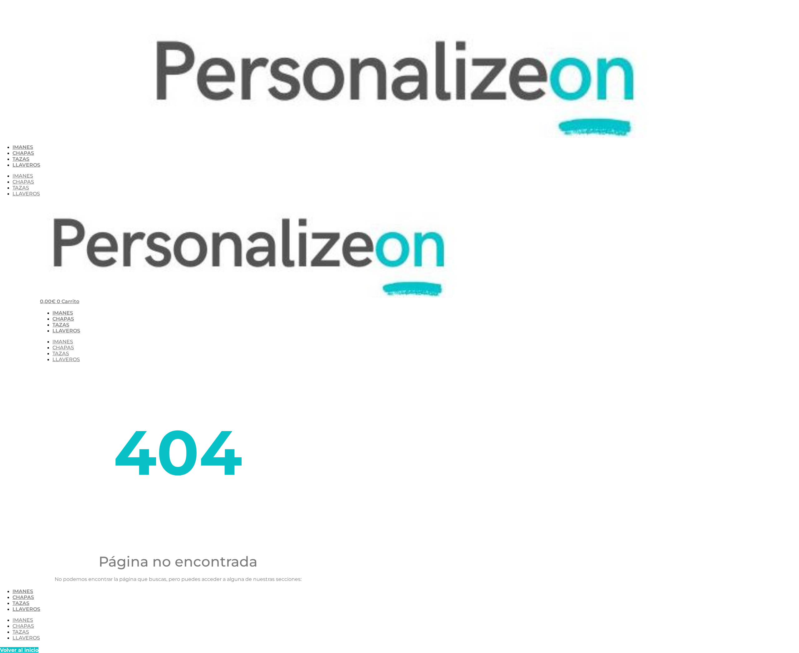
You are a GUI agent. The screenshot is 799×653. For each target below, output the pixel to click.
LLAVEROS (26, 165)
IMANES (22, 147)
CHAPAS (23, 153)
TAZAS (20, 159)
